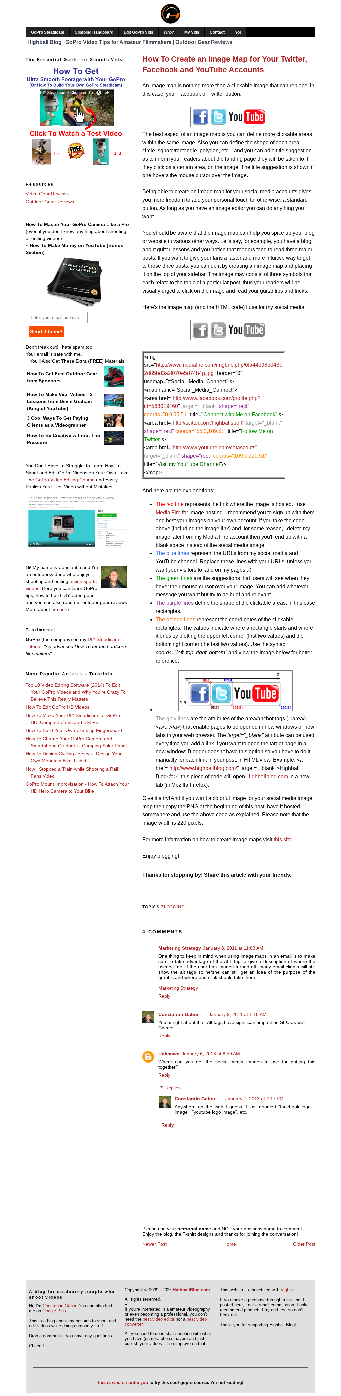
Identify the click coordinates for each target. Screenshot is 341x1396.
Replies (173, 1087)
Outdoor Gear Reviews (50, 201)
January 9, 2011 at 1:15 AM (238, 1014)
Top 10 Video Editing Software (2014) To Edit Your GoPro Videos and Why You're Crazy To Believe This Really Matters (76, 692)
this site (283, 839)
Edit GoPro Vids (138, 32)
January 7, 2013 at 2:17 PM (254, 1098)
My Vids (191, 32)
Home (229, 1244)
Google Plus (54, 1310)
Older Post (304, 1244)
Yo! (238, 32)
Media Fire (168, 512)
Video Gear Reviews (47, 193)
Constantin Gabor (178, 1014)
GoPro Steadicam (47, 32)
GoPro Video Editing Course (65, 479)
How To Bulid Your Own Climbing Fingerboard (74, 730)
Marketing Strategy (179, 948)
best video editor (158, 1319)
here (64, 609)
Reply (164, 996)
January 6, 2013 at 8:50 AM (211, 1053)
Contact (217, 32)
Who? (169, 32)
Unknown (169, 1053)
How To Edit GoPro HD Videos (57, 707)
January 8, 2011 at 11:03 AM (233, 948)
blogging (173, 907)
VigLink (288, 1289)
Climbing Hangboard (94, 32)
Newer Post (154, 1244)
